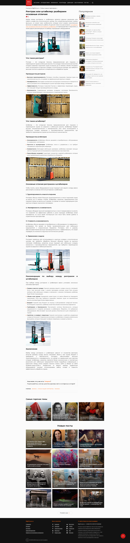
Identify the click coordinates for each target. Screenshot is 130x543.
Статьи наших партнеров (48, 8)
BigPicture (35, 8)
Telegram (47, 381)
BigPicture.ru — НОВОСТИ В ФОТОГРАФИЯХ (89, 524)
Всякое (34, 388)
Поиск (97, 2)
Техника (57, 388)
